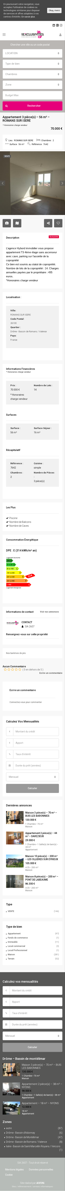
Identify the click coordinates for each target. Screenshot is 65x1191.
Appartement (14, 933)
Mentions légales (14, 1169)
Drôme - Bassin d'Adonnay (20, 1132)
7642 (13, 467)
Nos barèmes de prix (16, 653)
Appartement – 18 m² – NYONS (40, 1103)
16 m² (37, 432)
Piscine (13, 518)
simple (37, 467)
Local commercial (16, 946)
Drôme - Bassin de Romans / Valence (26, 1141)
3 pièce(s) (39, 481)
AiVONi (40, 1183)
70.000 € (15, 389)
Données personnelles (41, 1169)
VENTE (11, 911)
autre (9, 1128)
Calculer (32, 788)
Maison (11, 954)
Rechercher (34, 105)
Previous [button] (2, 183)
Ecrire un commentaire (50, 673)
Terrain (11, 959)
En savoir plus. (28, 17)
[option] (32, 183)
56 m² (13, 432)
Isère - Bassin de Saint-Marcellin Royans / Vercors (33, 1146)
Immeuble (13, 942)
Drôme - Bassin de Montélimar (22, 1137)
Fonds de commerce (18, 938)
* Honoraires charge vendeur (19, 396)
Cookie (9, 1174)
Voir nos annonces (49, 612)
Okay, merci (54, 10)
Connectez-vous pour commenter (26, 702)
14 (35, 389)
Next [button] (62, 183)
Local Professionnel (17, 950)
